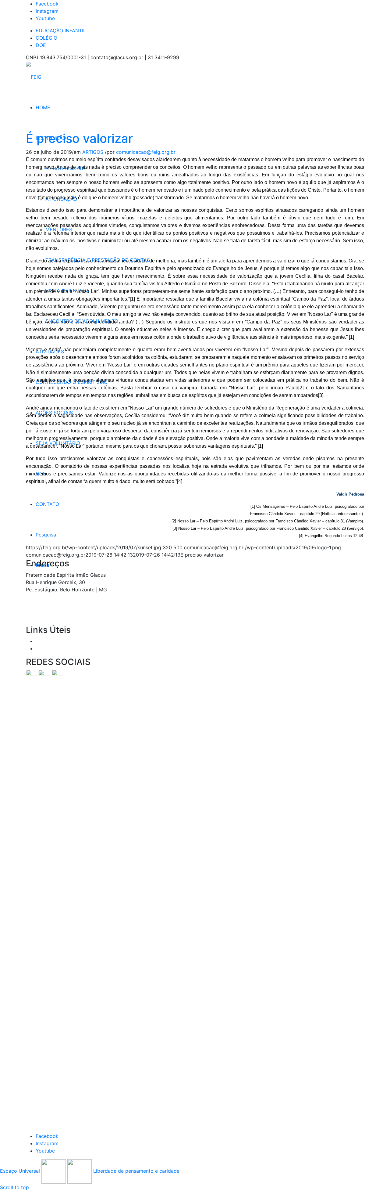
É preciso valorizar (79, 138)
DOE (41, 45)
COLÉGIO (46, 38)
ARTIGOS (92, 152)
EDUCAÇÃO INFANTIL (61, 30)
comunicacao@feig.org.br (146, 152)
